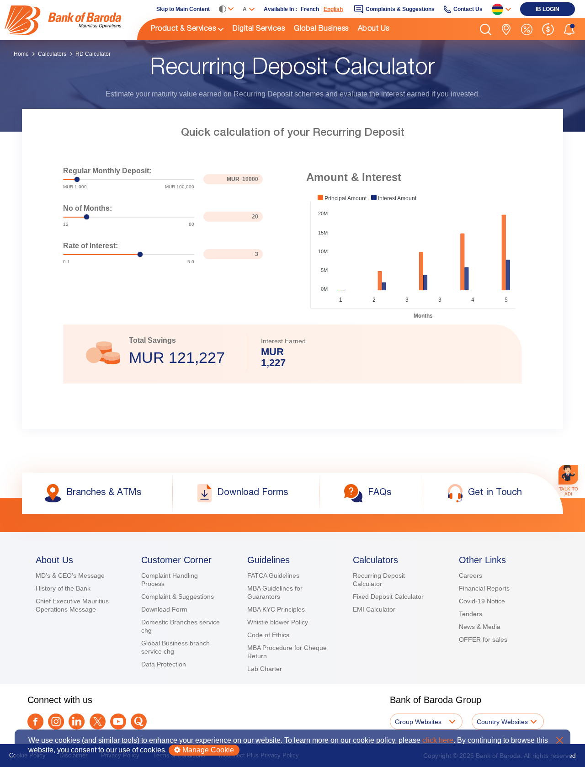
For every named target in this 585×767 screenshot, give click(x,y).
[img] (71, 20)
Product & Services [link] (183, 29)
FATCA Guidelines (273, 575)
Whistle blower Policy (277, 622)
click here (437, 740)
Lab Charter (264, 668)
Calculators (52, 54)
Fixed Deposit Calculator (388, 596)
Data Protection (163, 664)
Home (21, 54)
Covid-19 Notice (482, 601)
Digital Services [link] (259, 29)
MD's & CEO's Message (70, 575)
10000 (250, 179)
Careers (470, 575)
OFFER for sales (483, 639)
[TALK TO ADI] (568, 475)
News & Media (479, 626)
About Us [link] (373, 29)
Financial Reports (484, 588)
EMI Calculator (374, 609)
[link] (71, 20)
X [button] (560, 740)
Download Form (164, 609)
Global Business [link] (321, 29)
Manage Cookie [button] (207, 750)
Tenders (470, 614)
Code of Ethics (268, 635)
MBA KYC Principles (276, 609)
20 (255, 216)
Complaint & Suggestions (177, 596)
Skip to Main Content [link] (183, 9)
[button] (485, 29)
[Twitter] (98, 722)
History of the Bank (63, 588)
